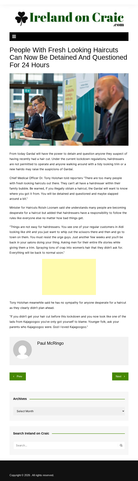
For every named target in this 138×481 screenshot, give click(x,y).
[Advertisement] (69, 277)
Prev (19, 376)
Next (118, 376)
